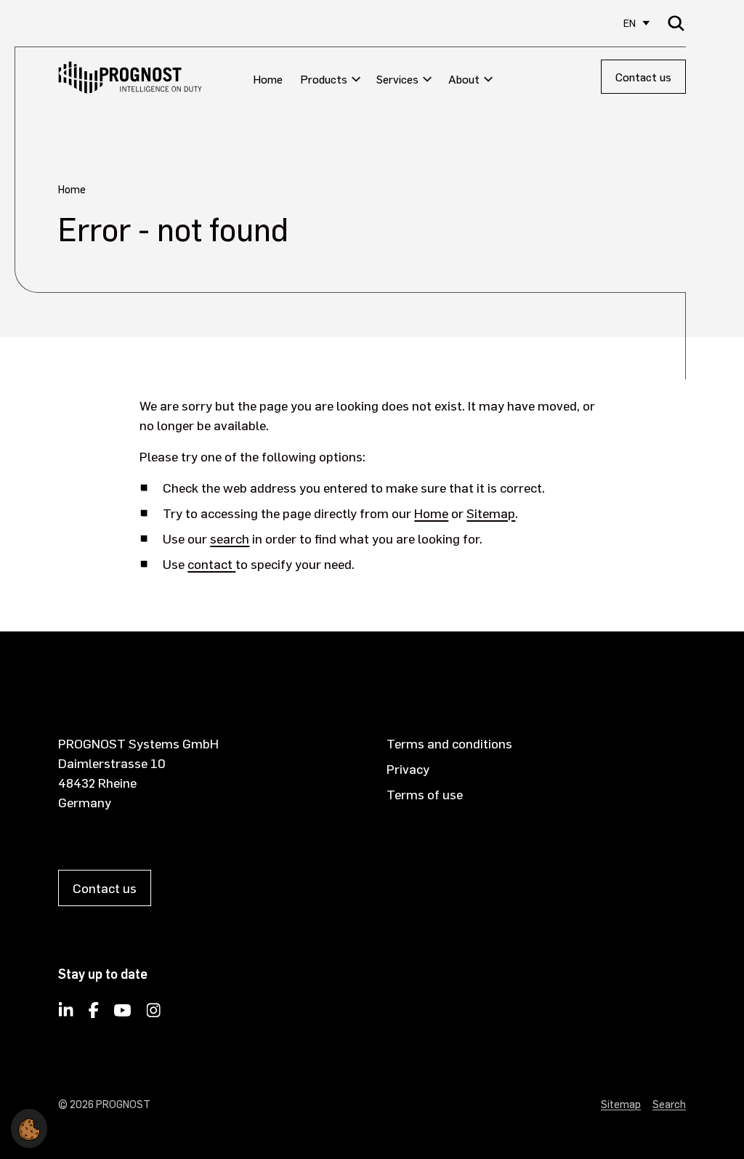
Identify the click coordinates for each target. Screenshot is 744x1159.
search (229, 538)
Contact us (643, 76)
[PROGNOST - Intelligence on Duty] (130, 77)
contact (209, 563)
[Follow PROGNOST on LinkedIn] (66, 1014)
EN (629, 23)
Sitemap (490, 513)
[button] (29, 1126)
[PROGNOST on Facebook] (94, 1014)
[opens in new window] (233, 563)
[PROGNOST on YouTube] (122, 1014)
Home (431, 513)
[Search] (676, 23)
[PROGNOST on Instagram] (153, 1014)
